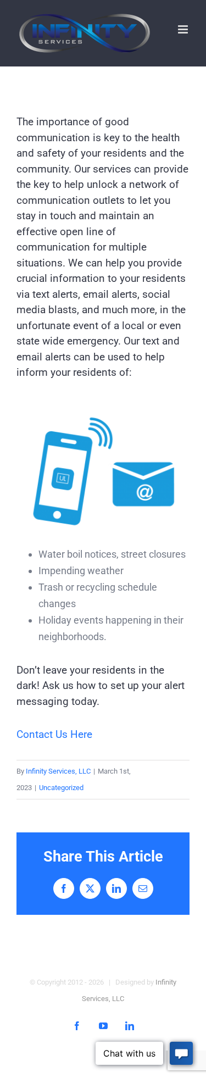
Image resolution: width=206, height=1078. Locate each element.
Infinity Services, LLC (58, 771)
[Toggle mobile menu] (184, 29)
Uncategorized (61, 788)
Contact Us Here (54, 734)
